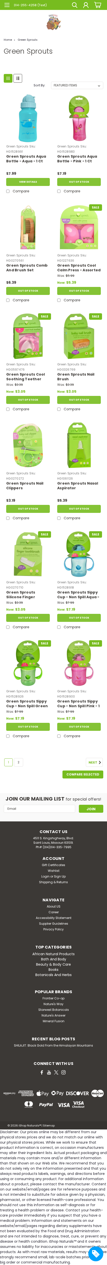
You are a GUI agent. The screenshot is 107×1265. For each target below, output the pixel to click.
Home (8, 40)
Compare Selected (82, 774)
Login (45, 876)
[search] (74, 5)
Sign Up (60, 876)
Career (54, 912)
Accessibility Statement (53, 918)
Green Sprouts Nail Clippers (25, 486)
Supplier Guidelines (53, 923)
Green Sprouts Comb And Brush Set (27, 268)
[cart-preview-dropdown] (97, 4)
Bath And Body (53, 959)
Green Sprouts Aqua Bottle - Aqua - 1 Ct (26, 159)
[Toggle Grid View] (8, 78)
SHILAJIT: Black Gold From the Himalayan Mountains (53, 1045)
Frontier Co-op (53, 998)
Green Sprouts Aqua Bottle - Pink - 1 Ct (77, 159)
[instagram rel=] (63, 1072)
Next (93, 763)
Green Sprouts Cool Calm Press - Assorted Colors (79, 268)
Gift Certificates (53, 865)
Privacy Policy (53, 929)
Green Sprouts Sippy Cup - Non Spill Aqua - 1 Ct (78, 595)
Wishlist (53, 871)
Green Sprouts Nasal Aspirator (77, 486)
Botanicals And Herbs (53, 974)
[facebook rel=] (42, 1072)
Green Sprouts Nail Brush (76, 377)
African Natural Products (53, 953)
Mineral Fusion (53, 1021)
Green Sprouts (28, 40)
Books (53, 969)
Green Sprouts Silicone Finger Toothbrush (20, 595)
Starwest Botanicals (53, 1010)
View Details (28, 182)
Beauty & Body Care (53, 964)
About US (53, 906)
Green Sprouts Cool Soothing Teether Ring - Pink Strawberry (25, 377)
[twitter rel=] (56, 1072)
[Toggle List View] (17, 78)
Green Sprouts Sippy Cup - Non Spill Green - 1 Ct (27, 704)
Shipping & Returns (53, 882)
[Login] (86, 5)
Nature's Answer (53, 1015)
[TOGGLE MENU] (7, 5)
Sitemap (49, 1125)
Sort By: (39, 85)
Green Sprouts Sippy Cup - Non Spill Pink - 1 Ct (78, 704)
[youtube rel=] (49, 1072)
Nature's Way (53, 1004)
